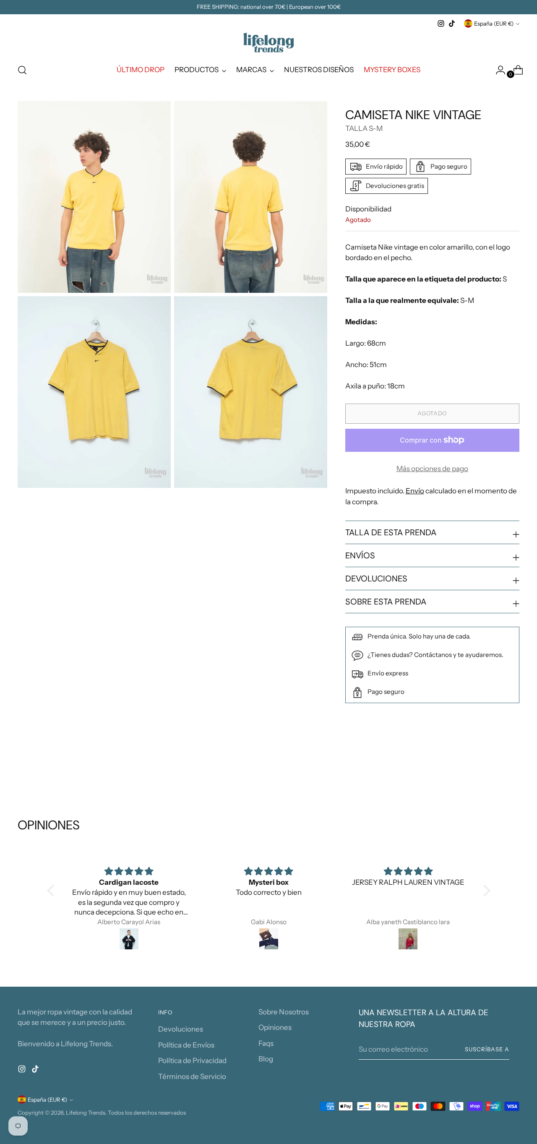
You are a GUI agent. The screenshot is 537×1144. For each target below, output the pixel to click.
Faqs (266, 1043)
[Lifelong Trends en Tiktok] (452, 23)
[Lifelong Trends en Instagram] (441, 23)
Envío (415, 491)
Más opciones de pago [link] (432, 468)
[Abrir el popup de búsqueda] (22, 70)
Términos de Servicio (192, 1076)
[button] (52, 890)
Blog (265, 1059)
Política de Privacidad (192, 1060)
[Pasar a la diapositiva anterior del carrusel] (493, 773)
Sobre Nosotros (283, 1012)
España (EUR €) (494, 23)
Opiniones (275, 1027)
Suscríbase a (487, 1049)
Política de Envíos (186, 1045)
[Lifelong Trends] (268, 42)
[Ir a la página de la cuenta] (497, 70)
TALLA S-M (364, 128)
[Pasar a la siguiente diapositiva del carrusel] (512, 772)
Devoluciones (180, 1029)
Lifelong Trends (85, 1112)
